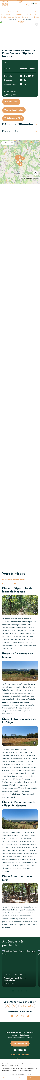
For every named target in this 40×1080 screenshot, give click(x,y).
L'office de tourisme (20, 1055)
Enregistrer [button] (28, 1006)
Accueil (6, 12)
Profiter (13, 12)
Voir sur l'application (13, 110)
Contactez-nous (20, 1043)
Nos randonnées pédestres (21, 14)
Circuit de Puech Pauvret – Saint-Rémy (16, 979)
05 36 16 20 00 (20, 1050)
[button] (20, 1)
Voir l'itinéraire (11, 102)
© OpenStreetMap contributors (30, 178)
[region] (20, 162)
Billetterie (20, 1059)
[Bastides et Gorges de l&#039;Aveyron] (5, 4)
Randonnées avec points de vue (27, 17)
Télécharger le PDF (13, 118)
